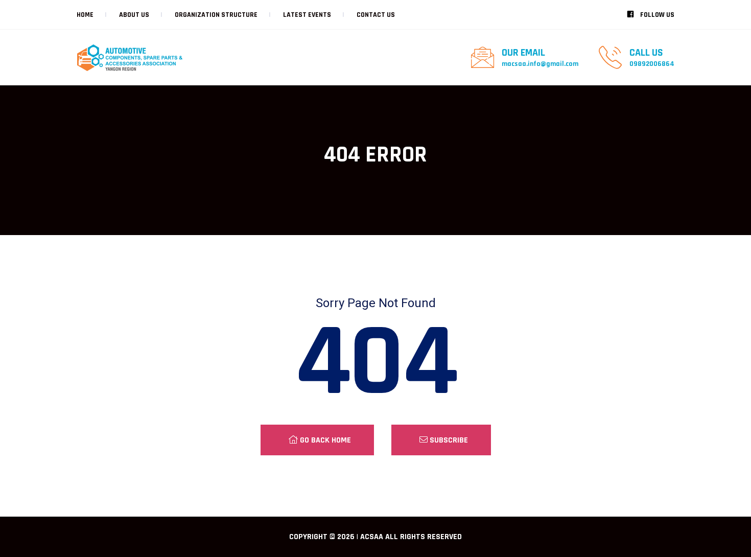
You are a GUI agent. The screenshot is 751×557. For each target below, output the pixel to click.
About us (134, 14)
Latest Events (307, 14)
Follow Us (656, 14)
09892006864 (651, 63)
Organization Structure (216, 14)
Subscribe (448, 440)
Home (85, 14)
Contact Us (376, 14)
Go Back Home (324, 440)
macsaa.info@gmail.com (540, 63)
